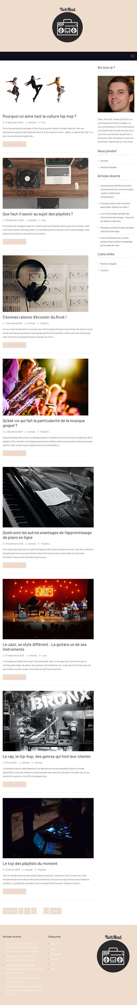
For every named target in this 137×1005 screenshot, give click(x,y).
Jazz (44, 655)
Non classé (56, 953)
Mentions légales (108, 167)
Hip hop (38, 762)
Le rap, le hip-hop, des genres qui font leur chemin (47, 756)
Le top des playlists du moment (30, 863)
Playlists (44, 323)
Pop (43, 122)
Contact (104, 160)
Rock (53, 969)
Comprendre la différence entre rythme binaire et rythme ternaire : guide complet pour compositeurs (22, 947)
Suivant (55, 911)
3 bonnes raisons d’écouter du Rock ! (35, 317)
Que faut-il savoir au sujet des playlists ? (38, 213)
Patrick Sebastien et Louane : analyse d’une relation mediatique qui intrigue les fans (116, 241)
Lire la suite (14, 144)
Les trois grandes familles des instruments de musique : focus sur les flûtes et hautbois (117, 217)
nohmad (32, 122)
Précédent (10, 911)
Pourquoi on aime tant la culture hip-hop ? (39, 116)
